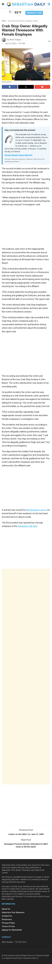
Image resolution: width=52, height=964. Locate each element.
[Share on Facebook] (10, 87)
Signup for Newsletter (12, 930)
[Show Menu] (3, 4)
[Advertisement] (26, 676)
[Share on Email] (42, 87)
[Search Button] (49, 4)
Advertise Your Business (13, 912)
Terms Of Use (8, 926)
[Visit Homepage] (26, 4)
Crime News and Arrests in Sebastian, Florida (23, 21)
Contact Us (7, 916)
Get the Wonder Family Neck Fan (18, 155)
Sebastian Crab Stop (27, 526)
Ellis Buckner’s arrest (36, 510)
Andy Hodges (15, 39)
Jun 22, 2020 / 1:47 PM (15, 43)
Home (4, 21)
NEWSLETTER (34, 12)
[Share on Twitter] (26, 87)
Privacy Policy (8, 923)
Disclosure (7, 919)
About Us (6, 909)
